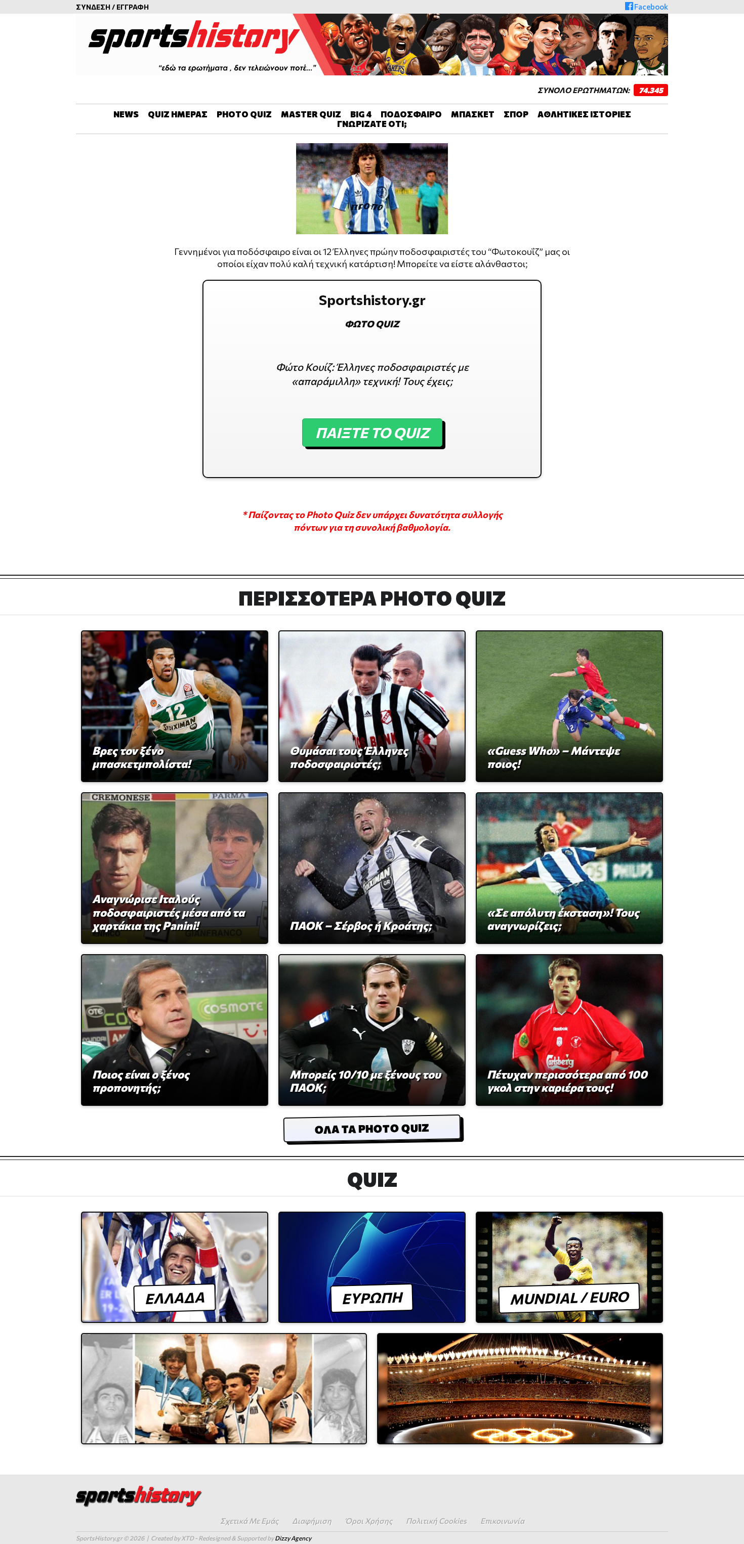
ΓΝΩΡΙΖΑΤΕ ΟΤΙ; (372, 123)
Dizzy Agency (293, 1537)
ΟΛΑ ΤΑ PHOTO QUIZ (372, 1128)
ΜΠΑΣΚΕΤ (472, 114)
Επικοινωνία (502, 1520)
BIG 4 (360, 114)
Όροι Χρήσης (368, 1520)
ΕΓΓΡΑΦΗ (132, 7)
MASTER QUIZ (311, 114)
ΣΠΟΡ (516, 114)
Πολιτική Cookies (436, 1520)
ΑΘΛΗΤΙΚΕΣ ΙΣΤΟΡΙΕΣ (584, 114)
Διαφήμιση (312, 1520)
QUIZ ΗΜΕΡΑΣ (178, 114)
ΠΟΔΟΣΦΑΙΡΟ (411, 114)
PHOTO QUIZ (244, 114)
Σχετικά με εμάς (249, 1520)
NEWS (126, 114)
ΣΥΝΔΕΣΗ (93, 7)
